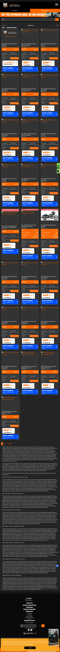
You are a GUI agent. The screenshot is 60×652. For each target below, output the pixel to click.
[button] (57, 565)
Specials (29, 619)
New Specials (29, 616)
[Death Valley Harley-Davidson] (12, 5)
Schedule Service (29, 622)
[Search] (57, 19)
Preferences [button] (30, 644)
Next (10, 444)
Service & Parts (29, 620)
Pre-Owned (29, 614)
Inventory (29, 611)
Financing (29, 607)
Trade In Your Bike (29, 609)
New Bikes (29, 613)
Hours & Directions (29, 605)
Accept (30, 647)
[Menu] (56, 4)
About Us (29, 603)
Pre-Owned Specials (29, 617)
